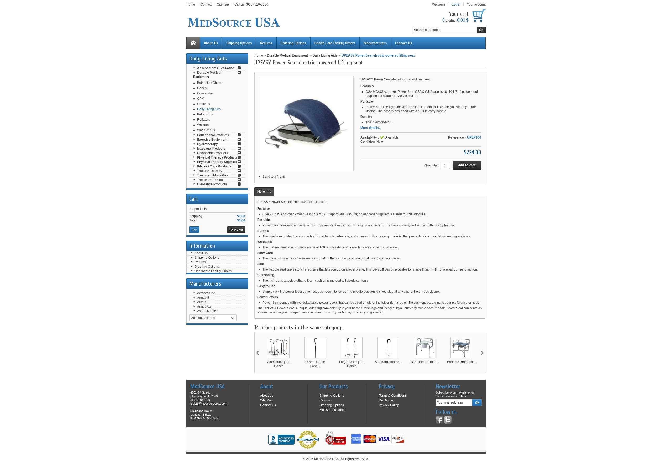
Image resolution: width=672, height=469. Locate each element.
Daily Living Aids (209, 109)
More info (264, 191)
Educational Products (213, 135)
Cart (193, 199)
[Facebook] (439, 420)
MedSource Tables (332, 410)
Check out (236, 229)
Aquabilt (203, 297)
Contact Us (403, 43)
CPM (200, 98)
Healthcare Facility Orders (213, 271)
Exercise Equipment (212, 139)
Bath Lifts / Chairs (209, 83)
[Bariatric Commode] (424, 347)
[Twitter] (448, 420)
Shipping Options (239, 43)
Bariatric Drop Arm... (461, 362)
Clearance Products (212, 184)
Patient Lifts (205, 114)
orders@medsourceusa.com (208, 403)
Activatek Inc (206, 293)
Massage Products (211, 148)
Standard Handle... (388, 362)
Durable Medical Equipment (288, 55)
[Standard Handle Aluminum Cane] (388, 347)
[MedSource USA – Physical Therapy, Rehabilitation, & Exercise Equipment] (233, 22)
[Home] (193, 43)
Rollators (203, 119)
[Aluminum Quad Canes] (278, 347)
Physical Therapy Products (217, 157)
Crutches (203, 104)
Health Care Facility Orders (334, 43)
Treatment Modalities (212, 175)
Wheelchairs (206, 130)
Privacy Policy (389, 405)
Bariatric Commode (424, 362)
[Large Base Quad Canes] (351, 347)
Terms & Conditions (393, 395)
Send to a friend (273, 177)
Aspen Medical (207, 311)
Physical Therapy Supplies (217, 162)
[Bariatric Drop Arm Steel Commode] (461, 347)
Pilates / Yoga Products (214, 166)
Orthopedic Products (212, 153)
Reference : (457, 137)
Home (258, 55)
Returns (266, 43)
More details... (370, 128)
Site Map (266, 400)
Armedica (204, 306)
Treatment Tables (210, 180)
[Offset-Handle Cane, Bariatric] (315, 347)
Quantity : (431, 165)
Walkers (203, 125)
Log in (456, 4)
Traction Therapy (209, 171)
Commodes (205, 93)
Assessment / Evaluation (215, 68)
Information (202, 245)
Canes (202, 88)
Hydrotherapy (207, 144)
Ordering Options (293, 43)
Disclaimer (386, 400)
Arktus (201, 302)
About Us (211, 43)
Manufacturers (375, 43)
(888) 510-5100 (257, 4)
